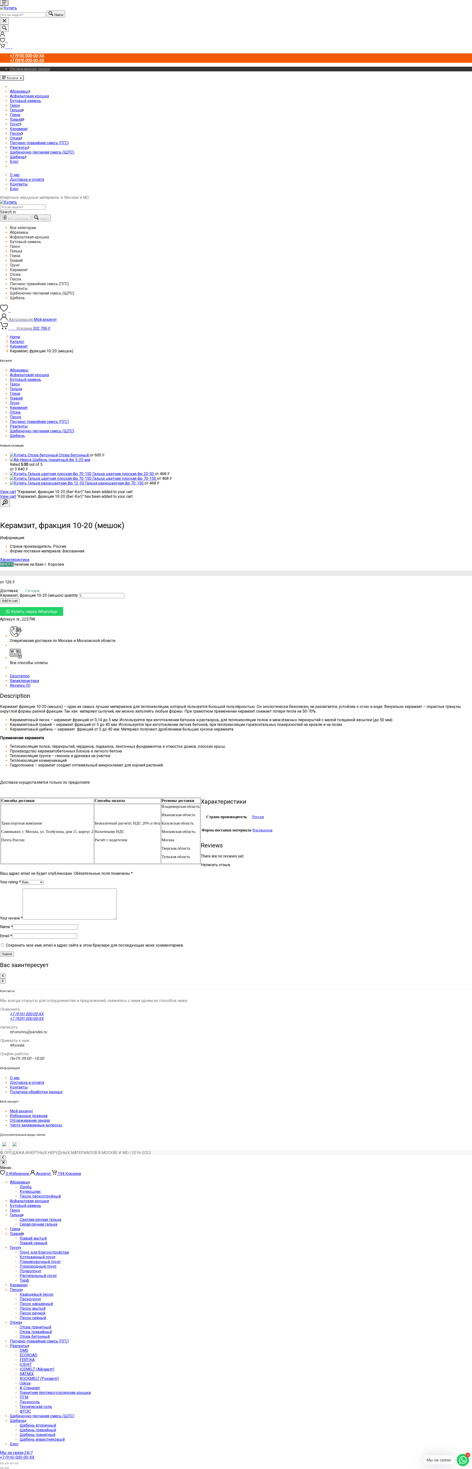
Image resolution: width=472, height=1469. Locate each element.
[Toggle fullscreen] (12, 1463)
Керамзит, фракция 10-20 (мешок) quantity (39, 595)
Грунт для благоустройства (44, 1252)
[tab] (241, 676)
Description (20, 676)
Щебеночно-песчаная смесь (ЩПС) (42, 152)
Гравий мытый (33, 1238)
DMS (24, 1350)
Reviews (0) (20, 685)
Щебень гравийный (38, 1430)
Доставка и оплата (27, 179)
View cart (8, 491)
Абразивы (19, 91)
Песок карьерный (36, 1303)
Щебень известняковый (42, 1439)
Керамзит (19, 128)
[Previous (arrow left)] (2, 1468)
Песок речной (32, 1313)
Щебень (17, 157)
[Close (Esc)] (2, 1463)
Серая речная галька (38, 1224)
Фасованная (262, 830)
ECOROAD (28, 1355)
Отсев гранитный (35, 1327)
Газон (15, 105)
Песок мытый (32, 1308)
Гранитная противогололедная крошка (55, 1392)
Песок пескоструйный (40, 1196)
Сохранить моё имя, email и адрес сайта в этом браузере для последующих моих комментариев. (95, 945)
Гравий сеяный (33, 1243)
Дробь (26, 1187)
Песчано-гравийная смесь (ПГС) (39, 143)
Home (15, 337)
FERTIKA (27, 1360)
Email (6, 936)
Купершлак (30, 1191)
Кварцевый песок (36, 1294)
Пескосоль (30, 1402)
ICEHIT (26, 1364)
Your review (11, 918)
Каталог (17, 341)
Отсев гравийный (36, 1331)
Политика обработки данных (36, 1092)
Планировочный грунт (40, 1261)
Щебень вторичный (38, 1425)
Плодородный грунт (38, 1266)
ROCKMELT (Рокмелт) (39, 1378)
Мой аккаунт (21, 1111)
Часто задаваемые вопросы (36, 1125)
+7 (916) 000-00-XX (27, 1014)
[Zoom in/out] (17, 1463)
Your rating (10, 882)
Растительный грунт (38, 1275)
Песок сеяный (33, 1317)
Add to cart (10, 601)
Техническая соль (36, 1406)
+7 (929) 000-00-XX (27, 1018)
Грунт (15, 124)
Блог (14, 161)
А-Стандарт (30, 1388)
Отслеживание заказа (30, 69)
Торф (24, 1280)
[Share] (7, 1463)
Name (6, 926)
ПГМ (24, 1397)
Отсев (15, 138)
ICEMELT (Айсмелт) (37, 1369)
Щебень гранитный (37, 1434)
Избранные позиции (28, 1115)
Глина (15, 114)
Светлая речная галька (40, 1219)
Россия (258, 817)
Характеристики (14, 559)
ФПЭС (25, 1411)
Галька (16, 110)
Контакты (19, 184)
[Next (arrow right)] (7, 1468)
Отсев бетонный (35, 1336)
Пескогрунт (30, 1299)
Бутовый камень (25, 100)
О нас (15, 174)
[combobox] (22, 14)
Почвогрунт (30, 1271)
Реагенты (19, 147)
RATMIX (27, 1374)
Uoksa (25, 1383)
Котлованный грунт (38, 1257)
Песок (15, 133)
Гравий (16, 119)
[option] (241, 227)
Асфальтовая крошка (29, 96)
